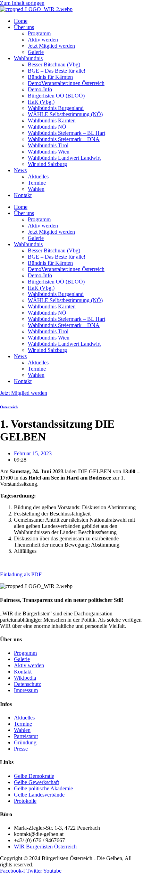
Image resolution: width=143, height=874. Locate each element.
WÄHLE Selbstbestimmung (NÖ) (65, 114)
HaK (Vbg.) (41, 102)
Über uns (24, 27)
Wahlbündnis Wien (48, 152)
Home (20, 21)
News (20, 170)
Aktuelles (38, 176)
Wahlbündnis (28, 58)
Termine (37, 183)
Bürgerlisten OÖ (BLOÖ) (56, 96)
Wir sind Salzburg (47, 164)
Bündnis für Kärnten (50, 77)
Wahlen (36, 189)
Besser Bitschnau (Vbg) (54, 64)
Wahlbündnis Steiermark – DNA (64, 139)
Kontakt (23, 195)
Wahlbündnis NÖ (47, 127)
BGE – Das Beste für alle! (56, 71)
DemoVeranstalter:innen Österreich (66, 83)
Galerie (36, 52)
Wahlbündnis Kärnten (52, 120)
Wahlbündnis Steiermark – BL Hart (66, 133)
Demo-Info (40, 89)
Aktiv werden (43, 40)
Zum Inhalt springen (22, 3)
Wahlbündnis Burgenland (56, 108)
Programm (39, 33)
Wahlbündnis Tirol (48, 145)
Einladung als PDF (21, 574)
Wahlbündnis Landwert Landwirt (64, 158)
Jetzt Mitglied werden (51, 46)
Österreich (9, 407)
